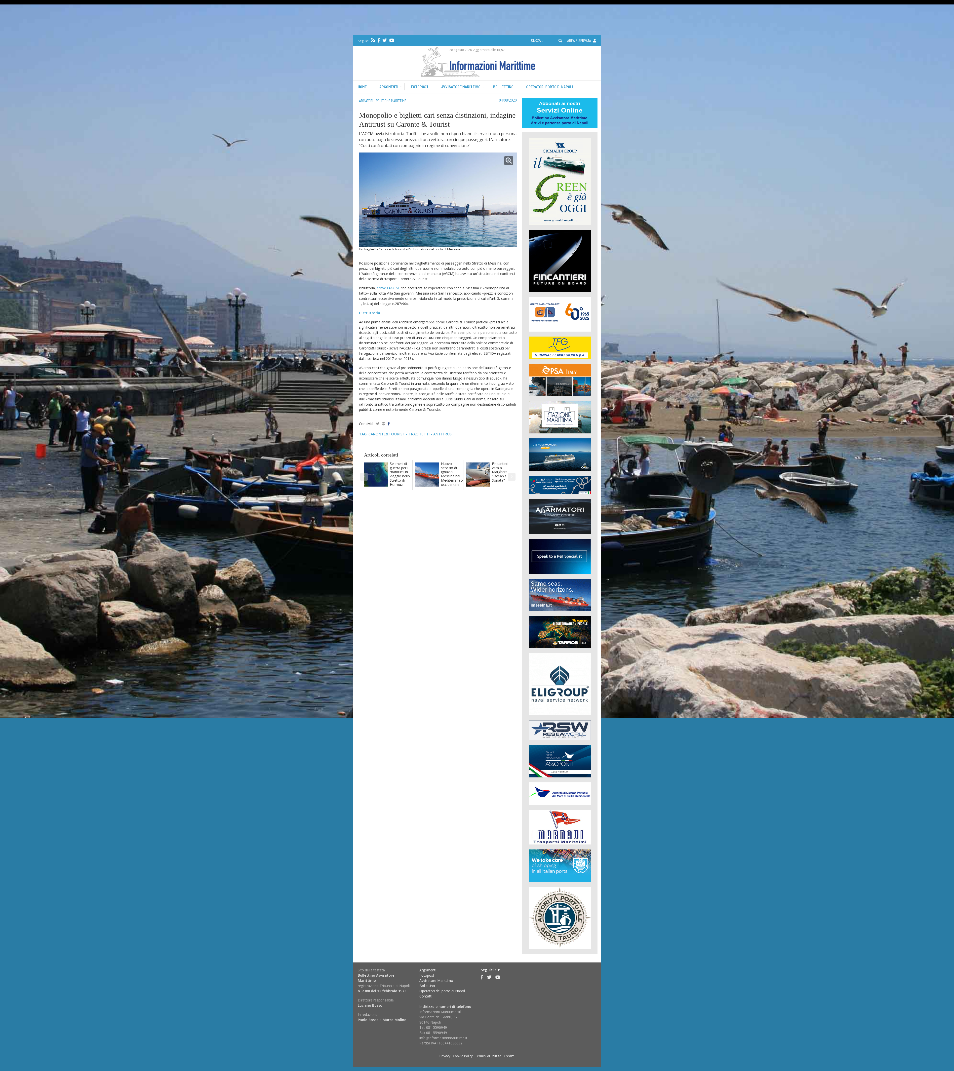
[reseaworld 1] (560, 729)
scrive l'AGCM (388, 288)
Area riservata (579, 40)
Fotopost (420, 86)
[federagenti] (560, 865)
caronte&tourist (386, 433)
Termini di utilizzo (488, 1056)
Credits (509, 1056)
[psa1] (560, 379)
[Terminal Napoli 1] (560, 417)
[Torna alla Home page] (477, 61)
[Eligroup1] (560, 684)
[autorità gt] (560, 917)
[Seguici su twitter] (384, 40)
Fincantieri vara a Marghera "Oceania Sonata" (500, 472)
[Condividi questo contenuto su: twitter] (377, 423)
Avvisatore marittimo (460, 86)
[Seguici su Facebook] (378, 40)
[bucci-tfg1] (560, 347)
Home (362, 86)
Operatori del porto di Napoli (442, 991)
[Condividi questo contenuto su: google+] (383, 423)
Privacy (444, 1056)
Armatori (366, 100)
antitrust (443, 433)
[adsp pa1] (560, 793)
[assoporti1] (560, 761)
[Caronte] (560, 313)
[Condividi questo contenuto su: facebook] (389, 423)
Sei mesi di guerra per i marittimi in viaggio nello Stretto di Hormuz (400, 474)
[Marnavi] (560, 826)
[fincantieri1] (560, 260)
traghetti (419, 433)
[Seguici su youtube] (392, 40)
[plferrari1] (560, 556)
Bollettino (503, 86)
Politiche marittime (391, 100)
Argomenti (388, 86)
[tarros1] (560, 631)
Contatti (425, 996)
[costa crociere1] (560, 454)
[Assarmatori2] (560, 516)
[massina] (560, 594)
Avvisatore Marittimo (436, 980)
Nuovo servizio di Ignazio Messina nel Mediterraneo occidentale (452, 474)
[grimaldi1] (560, 181)
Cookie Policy (463, 1056)
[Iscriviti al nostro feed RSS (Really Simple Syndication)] (373, 40)
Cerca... (537, 40)
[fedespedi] (560, 484)
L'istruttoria (369, 312)
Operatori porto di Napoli (549, 86)
